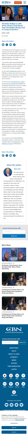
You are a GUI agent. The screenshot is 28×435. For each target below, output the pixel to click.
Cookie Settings (14, 423)
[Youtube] (6, 405)
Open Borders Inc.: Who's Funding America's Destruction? (13, 83)
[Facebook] (3, 44)
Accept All (14, 432)
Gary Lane (5, 33)
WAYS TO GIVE (14, 354)
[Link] (14, 44)
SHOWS (14, 363)
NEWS (14, 360)
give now (18, 2)
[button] (24, 2)
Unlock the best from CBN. (11, 228)
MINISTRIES (14, 348)
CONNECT (14, 357)
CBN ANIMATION (14, 366)
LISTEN (14, 369)
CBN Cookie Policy (19, 420)
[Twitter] (7, 44)
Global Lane (13, 71)
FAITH (14, 351)
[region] (14, 423)
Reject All (14, 427)
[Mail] (10, 44)
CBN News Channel (7, 143)
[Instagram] (16, 405)
